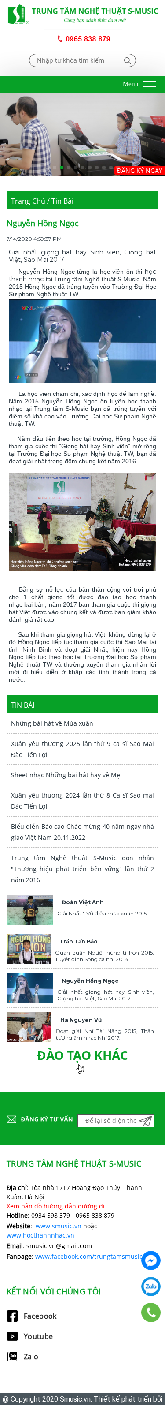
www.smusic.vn (58, 1226)
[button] (47, 167)
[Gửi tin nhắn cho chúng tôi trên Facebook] (151, 1260)
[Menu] (150, 84)
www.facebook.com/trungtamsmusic (89, 1256)
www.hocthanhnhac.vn (40, 1235)
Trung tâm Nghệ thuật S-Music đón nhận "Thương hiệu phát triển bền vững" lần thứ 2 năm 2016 (82, 869)
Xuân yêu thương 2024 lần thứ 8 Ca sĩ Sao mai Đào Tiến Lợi (82, 800)
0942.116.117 (151, 1286)
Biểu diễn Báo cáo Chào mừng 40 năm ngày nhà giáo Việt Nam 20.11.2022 (82, 832)
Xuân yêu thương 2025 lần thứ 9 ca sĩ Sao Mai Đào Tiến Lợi (82, 749)
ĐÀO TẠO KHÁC (82, 1055)
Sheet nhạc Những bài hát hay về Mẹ (65, 775)
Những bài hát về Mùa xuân (52, 723)
